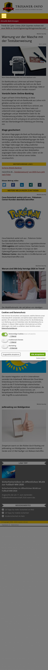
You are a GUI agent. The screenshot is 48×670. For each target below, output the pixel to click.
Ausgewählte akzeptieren (11, 354)
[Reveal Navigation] (4, 15)
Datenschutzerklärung (9, 328)
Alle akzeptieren (37, 354)
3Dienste (13, 348)
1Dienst (12, 336)
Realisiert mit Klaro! (40, 358)
